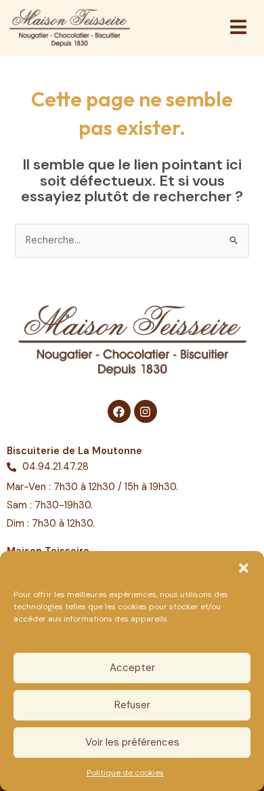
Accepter (132, 667)
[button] (243, 568)
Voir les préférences (132, 742)
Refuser (132, 705)
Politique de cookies (125, 772)
